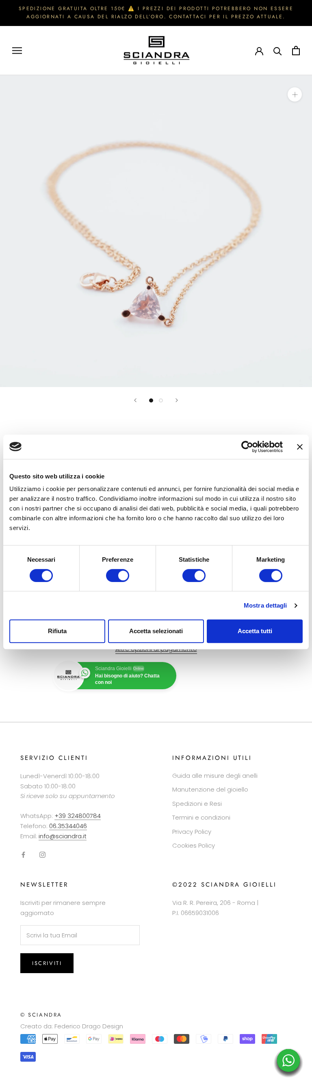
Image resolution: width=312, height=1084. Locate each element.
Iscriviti (47, 963)
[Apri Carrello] (296, 50)
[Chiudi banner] (300, 447)
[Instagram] (42, 854)
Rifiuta (57, 630)
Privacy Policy (191, 831)
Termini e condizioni (201, 817)
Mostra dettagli (265, 605)
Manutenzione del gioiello (210, 789)
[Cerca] (277, 50)
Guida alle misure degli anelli (215, 775)
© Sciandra (41, 1015)
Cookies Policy (193, 845)
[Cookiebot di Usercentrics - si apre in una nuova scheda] (247, 447)
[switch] (117, 575)
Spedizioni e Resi (197, 803)
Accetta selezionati (156, 630)
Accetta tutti (255, 630)
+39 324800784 (77, 815)
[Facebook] (23, 854)
